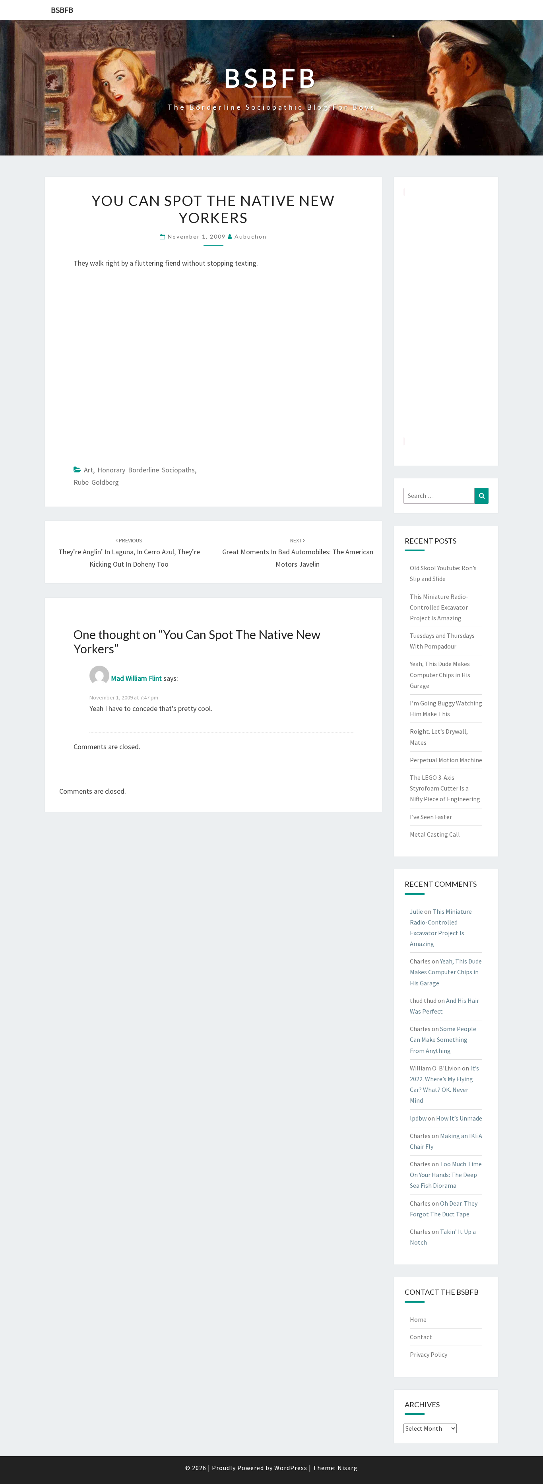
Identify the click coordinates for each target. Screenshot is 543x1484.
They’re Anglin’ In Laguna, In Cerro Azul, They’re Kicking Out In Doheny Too (129, 553)
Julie (416, 911)
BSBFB (62, 10)
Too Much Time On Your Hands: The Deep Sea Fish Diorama (446, 1174)
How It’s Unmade (459, 1118)
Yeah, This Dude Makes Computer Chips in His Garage (440, 674)
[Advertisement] (446, 316)
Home (418, 1319)
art (88, 469)
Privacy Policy (428, 1354)
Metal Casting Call (435, 834)
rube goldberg (96, 482)
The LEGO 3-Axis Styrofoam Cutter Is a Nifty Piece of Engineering (445, 788)
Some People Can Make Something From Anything (443, 1039)
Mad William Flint (136, 678)
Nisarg (347, 1468)
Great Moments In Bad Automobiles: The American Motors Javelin (297, 553)
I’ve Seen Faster (431, 817)
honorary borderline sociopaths (146, 469)
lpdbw (418, 1118)
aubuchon (251, 236)
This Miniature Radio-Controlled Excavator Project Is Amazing (439, 607)
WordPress (290, 1468)
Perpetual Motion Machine (446, 760)
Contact (421, 1337)
